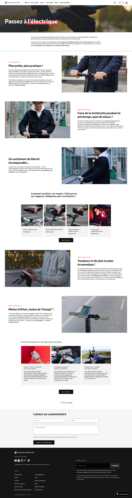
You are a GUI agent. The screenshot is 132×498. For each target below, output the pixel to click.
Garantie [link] (16, 480)
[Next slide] (124, 74)
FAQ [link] (36, 477)
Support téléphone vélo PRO (54, 229)
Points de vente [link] (18, 486)
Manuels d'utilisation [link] (40, 480)
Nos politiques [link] (38, 489)
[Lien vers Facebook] (19, 461)
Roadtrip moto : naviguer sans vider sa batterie (92, 367)
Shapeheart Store (27, 494)
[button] (31, 3)
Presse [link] (16, 477)
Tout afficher (66, 240)
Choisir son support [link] (19, 483)
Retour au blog (67, 403)
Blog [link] (36, 483)
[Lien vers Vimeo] (28, 461)
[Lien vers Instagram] (22, 461)
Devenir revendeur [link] (40, 486)
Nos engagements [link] (39, 474)
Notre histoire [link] (18, 474)
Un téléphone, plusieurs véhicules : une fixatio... (61, 367)
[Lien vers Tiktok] (25, 461)
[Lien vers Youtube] (15, 461)
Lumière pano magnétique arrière (97, 230)
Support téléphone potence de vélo (74, 230)
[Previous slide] (64, 74)
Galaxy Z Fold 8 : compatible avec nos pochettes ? (32, 367)
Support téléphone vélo (30, 229)
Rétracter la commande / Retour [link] (22, 489)
